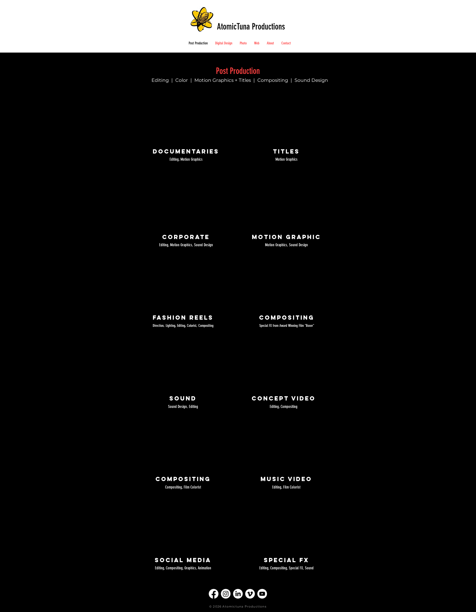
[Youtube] (262, 594)
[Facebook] (213, 594)
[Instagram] (226, 594)
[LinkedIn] (238, 594)
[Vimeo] (250, 594)
